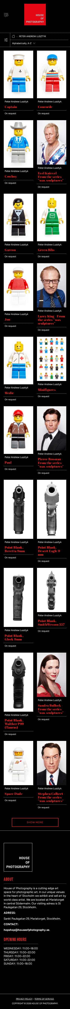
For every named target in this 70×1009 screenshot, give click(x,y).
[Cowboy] (18, 122)
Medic (9, 393)
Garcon (10, 250)
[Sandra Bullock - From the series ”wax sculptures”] (51, 654)
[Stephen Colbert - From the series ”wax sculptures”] (51, 742)
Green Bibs (46, 250)
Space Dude (14, 794)
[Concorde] (51, 52)
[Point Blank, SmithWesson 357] (51, 569)
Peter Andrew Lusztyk (16, 101)
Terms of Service (44, 999)
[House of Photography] (35, 14)
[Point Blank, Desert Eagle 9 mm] (51, 481)
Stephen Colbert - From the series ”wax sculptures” (51, 797)
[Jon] (18, 265)
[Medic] (18, 338)
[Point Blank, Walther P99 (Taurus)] (18, 654)
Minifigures (47, 390)
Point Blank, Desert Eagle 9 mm (49, 551)
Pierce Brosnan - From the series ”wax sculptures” (51, 462)
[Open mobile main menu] (6, 14)
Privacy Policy (24, 999)
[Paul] (18, 408)
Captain (11, 107)
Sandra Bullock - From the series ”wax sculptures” (51, 709)
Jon (7, 319)
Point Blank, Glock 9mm (14, 637)
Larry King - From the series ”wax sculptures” (51, 319)
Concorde (45, 107)
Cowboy (11, 176)
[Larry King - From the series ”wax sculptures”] (51, 265)
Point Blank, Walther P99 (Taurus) (14, 723)
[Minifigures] (51, 338)
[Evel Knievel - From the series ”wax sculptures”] (51, 122)
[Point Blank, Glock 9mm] (18, 569)
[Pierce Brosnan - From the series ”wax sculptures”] (51, 408)
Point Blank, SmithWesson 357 (51, 623)
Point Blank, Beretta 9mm (15, 549)
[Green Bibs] (51, 195)
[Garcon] (18, 195)
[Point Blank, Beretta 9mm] (18, 481)
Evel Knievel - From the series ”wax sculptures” (51, 176)
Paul (8, 462)
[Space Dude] (18, 742)
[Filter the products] (6, 40)
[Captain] (18, 52)
